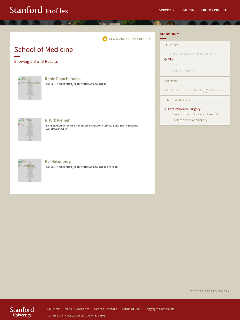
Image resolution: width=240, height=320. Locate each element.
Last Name (171, 81)
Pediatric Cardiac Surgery (189, 120)
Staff (171, 59)
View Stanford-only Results (129, 39)
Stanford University (26, 312)
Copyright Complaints (160, 309)
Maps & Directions (77, 309)
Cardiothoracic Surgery (184, 109)
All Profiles (171, 45)
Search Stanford (105, 309)
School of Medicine (177, 100)
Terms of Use (131, 309)
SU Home (53, 309)
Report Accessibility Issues (208, 291)
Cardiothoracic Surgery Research (195, 114)
